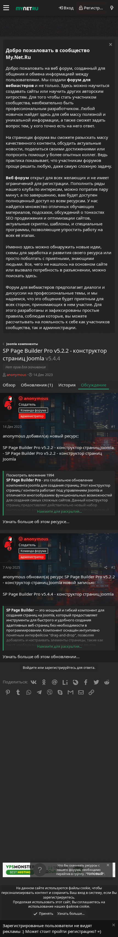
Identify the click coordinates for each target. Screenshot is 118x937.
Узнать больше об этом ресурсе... (36, 521)
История (66, 385)
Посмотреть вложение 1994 (30, 475)
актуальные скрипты (27, 223)
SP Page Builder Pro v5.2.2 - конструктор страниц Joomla (58, 447)
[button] (6, 8)
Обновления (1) (37, 385)
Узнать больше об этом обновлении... (41, 656)
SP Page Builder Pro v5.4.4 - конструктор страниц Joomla (58, 594)
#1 (113, 426)
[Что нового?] (111, 8)
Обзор (9, 385)
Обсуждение (93, 385)
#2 (113, 567)
